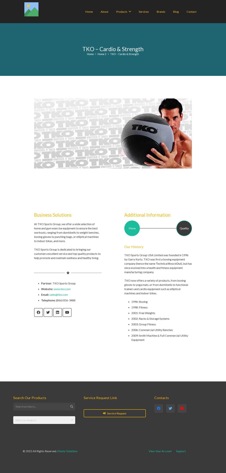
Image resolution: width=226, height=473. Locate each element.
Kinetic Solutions (67, 451)
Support (181, 451)
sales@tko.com (58, 294)
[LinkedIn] (57, 312)
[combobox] (44, 420)
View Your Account (160, 451)
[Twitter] (48, 312)
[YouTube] (67, 312)
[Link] (31, 9)
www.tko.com (62, 289)
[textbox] (26, 420)
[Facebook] (38, 312)
